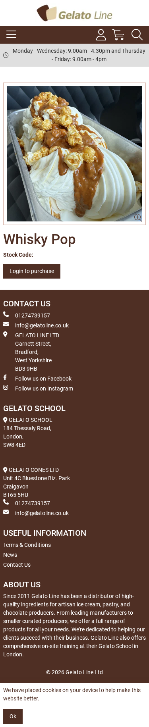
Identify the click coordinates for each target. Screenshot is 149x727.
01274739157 (32, 315)
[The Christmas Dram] (74, 154)
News (10, 555)
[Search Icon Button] (137, 35)
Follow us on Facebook (43, 378)
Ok (13, 716)
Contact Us (17, 565)
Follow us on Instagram (44, 388)
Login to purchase (32, 271)
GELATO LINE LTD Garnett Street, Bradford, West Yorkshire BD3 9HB (37, 352)
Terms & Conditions (27, 545)
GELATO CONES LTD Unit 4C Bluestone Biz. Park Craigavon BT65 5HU (36, 482)
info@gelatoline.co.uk (42, 325)
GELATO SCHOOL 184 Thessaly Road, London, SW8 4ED (27, 432)
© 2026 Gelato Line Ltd (74, 672)
